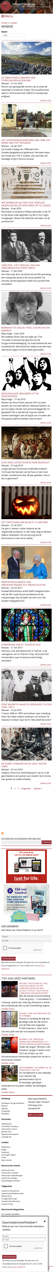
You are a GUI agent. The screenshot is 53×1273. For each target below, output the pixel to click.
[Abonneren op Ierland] (26, 833)
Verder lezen (45, 100)
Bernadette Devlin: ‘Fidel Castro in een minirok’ (25, 329)
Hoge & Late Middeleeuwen (12, 1193)
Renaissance (6, 1196)
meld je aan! (36, 1114)
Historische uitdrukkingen (11, 1175)
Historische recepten (9, 1173)
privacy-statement (18, 1267)
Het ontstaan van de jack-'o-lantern (24, 522)
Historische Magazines (12, 1209)
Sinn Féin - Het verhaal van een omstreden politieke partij (20, 266)
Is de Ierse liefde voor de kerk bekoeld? (25, 462)
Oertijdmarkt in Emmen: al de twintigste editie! (35, 1068)
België (3, 1149)
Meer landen (6, 1160)
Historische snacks (10, 1165)
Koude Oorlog (7, 1204)
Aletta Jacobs (6, 1124)
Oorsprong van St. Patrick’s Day (20, 644)
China (3, 1157)
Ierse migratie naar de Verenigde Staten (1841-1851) (26, 706)
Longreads (5, 1111)
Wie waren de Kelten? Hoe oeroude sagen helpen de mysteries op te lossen (26, 204)
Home (4, 22)
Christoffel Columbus (10, 1126)
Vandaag (5, 1098)
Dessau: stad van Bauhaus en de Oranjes (35, 1014)
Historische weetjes (9, 1178)
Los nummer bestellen (10, 1214)
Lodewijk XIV (6, 1137)
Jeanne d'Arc (6, 1131)
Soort (4, 31)
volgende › (26, 788)
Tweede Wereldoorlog (10, 1201)
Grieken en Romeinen (10, 1191)
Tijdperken (6, 1186)
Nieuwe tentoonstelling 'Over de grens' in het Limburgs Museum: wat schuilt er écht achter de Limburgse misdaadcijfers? (34, 988)
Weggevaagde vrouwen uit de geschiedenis (20, 395)
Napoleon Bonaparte (9, 1134)
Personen (6, 1119)
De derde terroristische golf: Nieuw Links (23, 765)
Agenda (4, 1108)
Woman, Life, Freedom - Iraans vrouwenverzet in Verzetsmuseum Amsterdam (34, 1041)
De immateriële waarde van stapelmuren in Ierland (18, 79)
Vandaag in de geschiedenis (12, 1103)
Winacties (5, 1113)
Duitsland (5, 1152)
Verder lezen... (8, 1008)
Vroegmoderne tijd (9, 1198)
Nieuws (4, 1105)
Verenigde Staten (8, 1155)
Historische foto (7, 1170)
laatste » (38, 788)
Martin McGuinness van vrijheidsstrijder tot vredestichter (23, 583)
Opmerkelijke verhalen (10, 1180)
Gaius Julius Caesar (9, 1129)
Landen (13, 22)
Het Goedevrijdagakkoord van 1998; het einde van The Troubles (26, 141)
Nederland (5, 1147)
